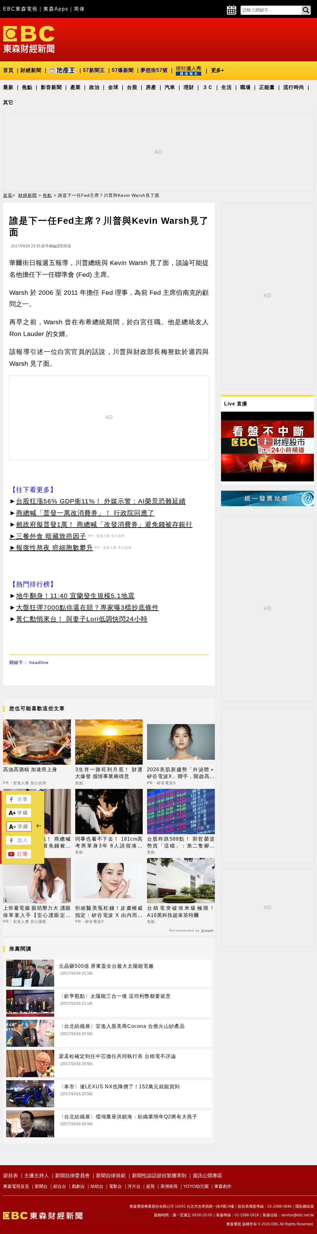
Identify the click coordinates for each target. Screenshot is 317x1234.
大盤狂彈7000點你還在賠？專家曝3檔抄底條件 (87, 607)
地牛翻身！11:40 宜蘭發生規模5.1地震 (75, 595)
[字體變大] (18, 815)
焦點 (27, 87)
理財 (189, 87)
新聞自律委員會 (72, 1175)
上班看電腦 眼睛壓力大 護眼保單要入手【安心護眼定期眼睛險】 (37, 912)
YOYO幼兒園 (196, 1186)
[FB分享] (18, 802)
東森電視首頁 (16, 1186)
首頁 (8, 70)
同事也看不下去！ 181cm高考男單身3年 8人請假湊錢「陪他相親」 (109, 843)
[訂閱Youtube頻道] (18, 856)
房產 (151, 87)
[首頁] (28, 39)
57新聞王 (94, 70)
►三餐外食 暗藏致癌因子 (47, 536)
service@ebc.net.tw (297, 1215)
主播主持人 (36, 1175)
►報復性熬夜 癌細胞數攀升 (51, 547)
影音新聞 (51, 87)
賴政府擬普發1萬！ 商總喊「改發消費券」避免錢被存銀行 (104, 524)
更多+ (217, 70)
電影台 (115, 1186)
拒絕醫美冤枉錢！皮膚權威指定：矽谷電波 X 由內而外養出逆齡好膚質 (109, 912)
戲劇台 (78, 1186)
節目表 (10, 1175)
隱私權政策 (304, 1206)
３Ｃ (207, 87)
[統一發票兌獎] (267, 504)
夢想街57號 (154, 70)
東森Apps (55, 8)
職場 (245, 87)
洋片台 (134, 1186)
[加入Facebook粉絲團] (18, 843)
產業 (75, 87)
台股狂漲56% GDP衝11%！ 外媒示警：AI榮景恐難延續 (101, 501)
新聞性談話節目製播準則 (159, 1175)
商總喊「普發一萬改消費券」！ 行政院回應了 (85, 512)
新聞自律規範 (111, 1175)
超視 (150, 1186)
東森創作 (223, 1186)
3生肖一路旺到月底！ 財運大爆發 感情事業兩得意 (109, 773)
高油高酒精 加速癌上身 (30, 769)
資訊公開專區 (207, 1175)
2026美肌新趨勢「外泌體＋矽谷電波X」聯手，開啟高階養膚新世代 (181, 773)
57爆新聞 (123, 70)
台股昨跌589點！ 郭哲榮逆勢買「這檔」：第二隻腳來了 (181, 843)
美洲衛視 (169, 1186)
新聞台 (41, 1186)
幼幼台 (96, 1186)
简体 (79, 8)
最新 (8, 87)
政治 (94, 87)
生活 (226, 87)
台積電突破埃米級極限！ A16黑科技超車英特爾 (181, 911)
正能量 (267, 87)
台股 (132, 87)
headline (39, 662)
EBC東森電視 (20, 8)
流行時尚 (293, 87)
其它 (8, 102)
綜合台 (59, 1186)
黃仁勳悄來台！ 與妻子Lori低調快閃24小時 (82, 618)
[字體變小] (19, 829)
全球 (113, 87)
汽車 (170, 87)
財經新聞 (30, 70)
